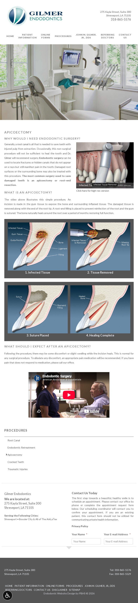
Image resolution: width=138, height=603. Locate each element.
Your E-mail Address (117, 534)
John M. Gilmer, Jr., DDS (100, 585)
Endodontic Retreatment (21, 447)
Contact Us (42, 589)
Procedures (63, 36)
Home (10, 36)
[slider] (104, 185)
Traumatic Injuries (18, 469)
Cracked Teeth (16, 461)
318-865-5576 (121, 19)
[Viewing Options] (7, 595)
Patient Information (29, 585)
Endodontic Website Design (59, 593)
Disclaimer (59, 589)
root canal (22, 144)
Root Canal (14, 440)
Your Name (79, 534)
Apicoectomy (15, 454)
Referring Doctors (18, 589)
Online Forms (55, 585)
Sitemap (74, 589)
